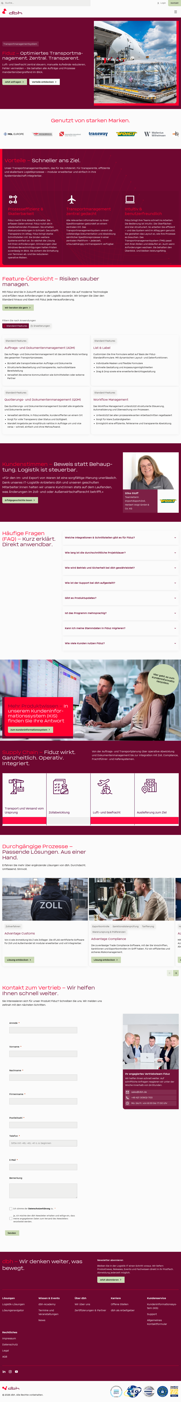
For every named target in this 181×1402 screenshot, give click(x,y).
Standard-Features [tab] (17, 326)
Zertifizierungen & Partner (90, 1310)
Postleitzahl (15, 1118)
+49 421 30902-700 (142, 1097)
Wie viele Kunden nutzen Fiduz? (85, 643)
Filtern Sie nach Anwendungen (19, 320)
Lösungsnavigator (13, 1310)
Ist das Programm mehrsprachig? (86, 613)
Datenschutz (10, 1344)
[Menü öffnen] (176, 12)
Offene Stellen (119, 1304)
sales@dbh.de (139, 1092)
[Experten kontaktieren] (174, 3)
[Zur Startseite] (12, 11)
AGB (4, 1356)
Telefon (13, 1136)
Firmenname (16, 1094)
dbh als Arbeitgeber (123, 1310)
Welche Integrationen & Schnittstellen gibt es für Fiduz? (100, 537)
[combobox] (47, 3)
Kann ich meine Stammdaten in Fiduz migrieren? (95, 628)
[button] (176, 973)
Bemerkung (15, 1178)
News (41, 1320)
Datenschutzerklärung (39, 1208)
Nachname (15, 1070)
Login (163, 3)
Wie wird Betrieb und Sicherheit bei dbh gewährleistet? (100, 568)
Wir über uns (82, 1304)
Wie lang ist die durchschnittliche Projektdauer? (95, 552)
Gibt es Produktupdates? (80, 598)
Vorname (14, 1047)
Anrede (13, 1023)
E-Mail (12, 1160)
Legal (5, 1350)
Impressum (9, 1338)
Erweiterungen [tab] (42, 326)
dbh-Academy (47, 1304)
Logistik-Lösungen (13, 1304)
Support (152, 1314)
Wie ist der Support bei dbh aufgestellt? (90, 583)
